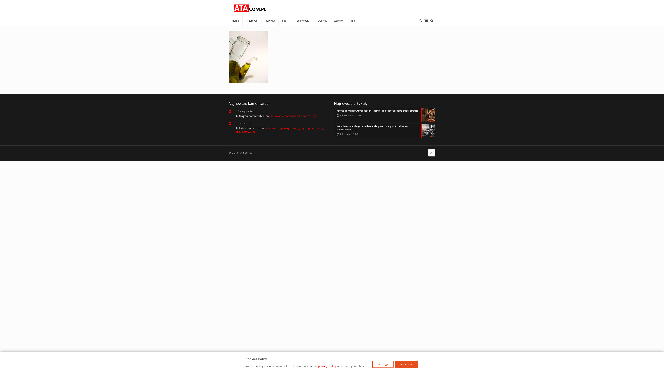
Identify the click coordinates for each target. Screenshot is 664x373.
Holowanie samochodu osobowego (293, 116)
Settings (383, 364)
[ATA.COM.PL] (250, 8)
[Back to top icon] (431, 152)
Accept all (406, 364)
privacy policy (327, 366)
